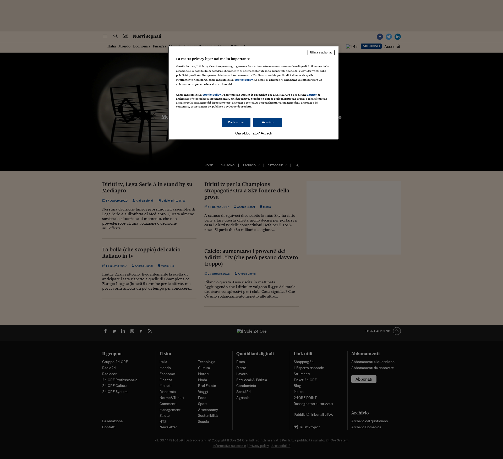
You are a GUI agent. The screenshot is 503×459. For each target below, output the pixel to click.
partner (312, 94)
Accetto (268, 122)
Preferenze (236, 122)
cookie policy (243, 79)
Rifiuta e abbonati (321, 52)
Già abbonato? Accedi (253, 133)
